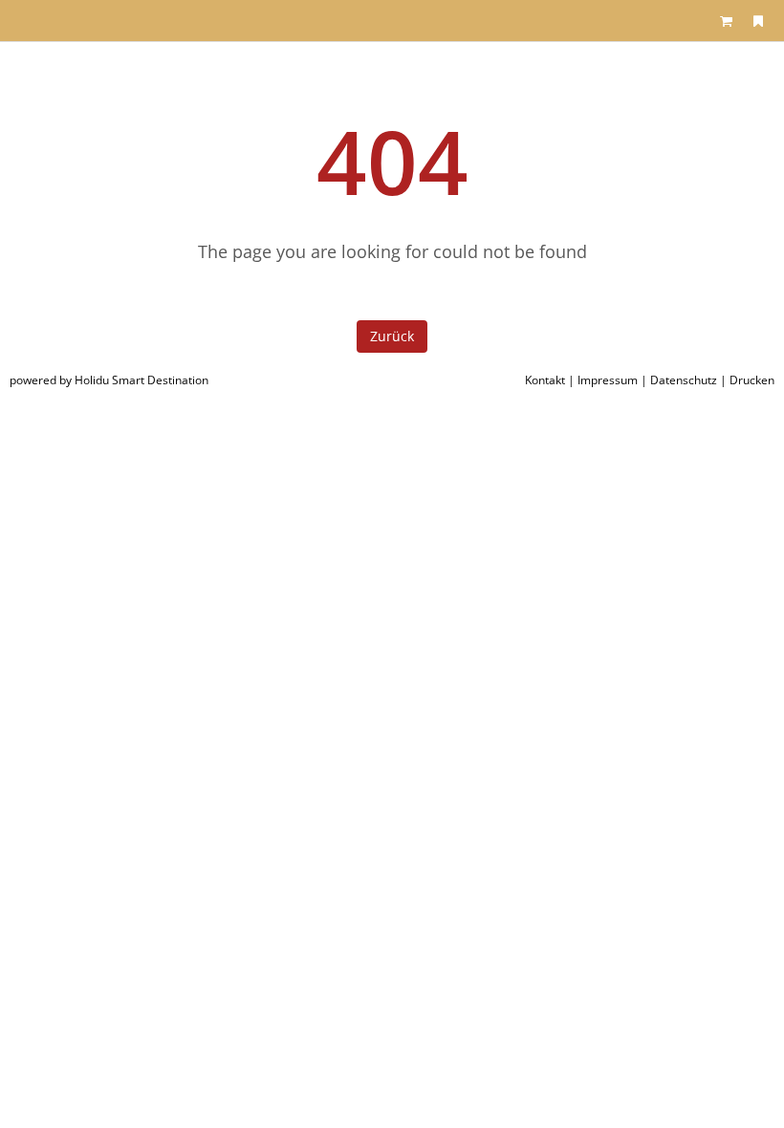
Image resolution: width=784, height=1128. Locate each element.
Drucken (752, 380)
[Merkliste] (758, 20)
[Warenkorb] (726, 20)
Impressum (607, 380)
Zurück (392, 336)
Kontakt (545, 380)
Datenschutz (683, 380)
